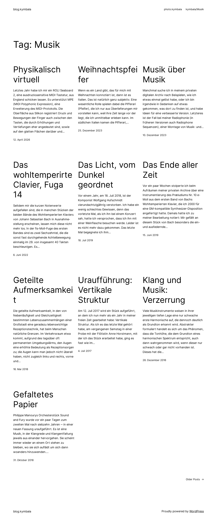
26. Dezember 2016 (154, 360)
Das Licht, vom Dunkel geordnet (107, 175)
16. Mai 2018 (20, 369)
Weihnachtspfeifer (108, 74)
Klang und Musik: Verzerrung (164, 290)
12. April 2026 (21, 139)
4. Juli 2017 (85, 350)
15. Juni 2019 (150, 235)
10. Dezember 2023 (154, 135)
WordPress (196, 511)
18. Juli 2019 (85, 240)
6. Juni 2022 (20, 254)
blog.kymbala (22, 9)
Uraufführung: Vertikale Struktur (105, 290)
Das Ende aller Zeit (170, 170)
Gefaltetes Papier (33, 399)
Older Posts (195, 479)
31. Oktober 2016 (23, 460)
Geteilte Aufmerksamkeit (43, 290)
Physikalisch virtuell (37, 74)
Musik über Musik (164, 74)
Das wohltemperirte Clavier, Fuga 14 (42, 179)
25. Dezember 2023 (90, 130)
